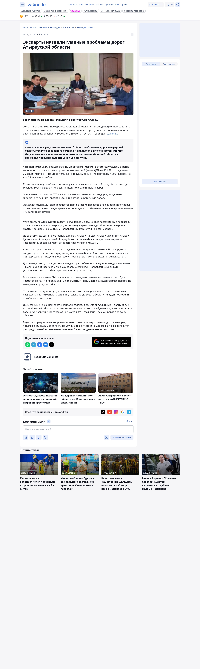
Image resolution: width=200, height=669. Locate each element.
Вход (131, 421)
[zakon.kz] (37, 4)
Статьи (99, 4)
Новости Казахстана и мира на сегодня (41, 27)
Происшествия (112, 4)
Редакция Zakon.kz (85, 27)
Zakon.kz (112, 133)
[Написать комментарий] (78, 429)
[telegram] (33, 344)
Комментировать (122, 437)
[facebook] (39, 344)
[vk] (45, 344)
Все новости (68, 27)
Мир (81, 4)
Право (124, 4)
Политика (72, 4)
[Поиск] (177, 4)
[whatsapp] (27, 344)
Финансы (89, 4)
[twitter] (51, 344)
